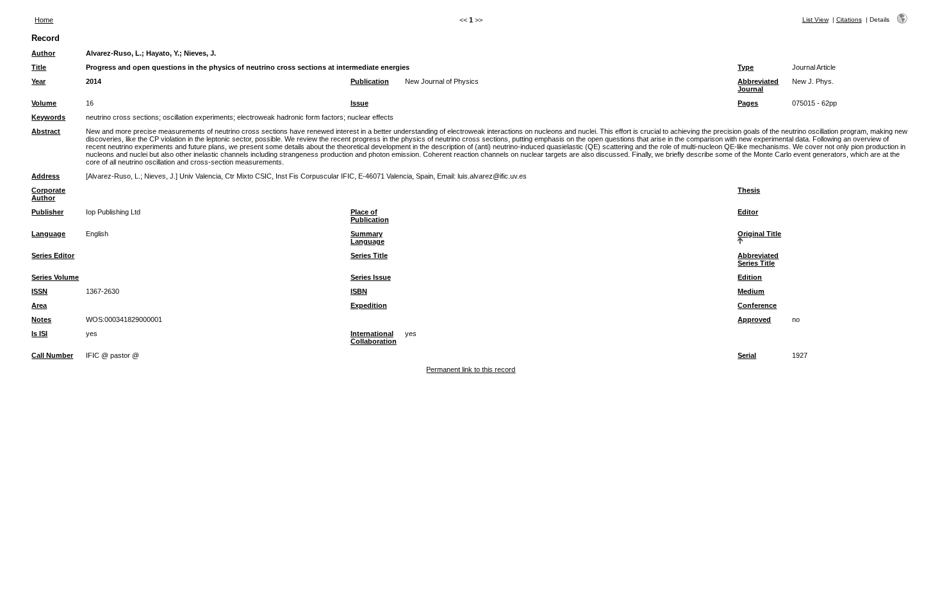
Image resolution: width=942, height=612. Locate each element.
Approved (754, 319)
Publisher (47, 212)
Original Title (759, 234)
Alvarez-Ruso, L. (114, 53)
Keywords (48, 117)
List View (815, 19)
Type (746, 67)
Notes (41, 319)
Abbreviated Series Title (758, 259)
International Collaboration (374, 337)
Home (44, 20)
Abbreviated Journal (758, 85)
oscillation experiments (198, 117)
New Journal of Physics (442, 81)
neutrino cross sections (122, 117)
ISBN (359, 291)
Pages (748, 103)
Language (48, 234)
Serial (747, 355)
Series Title (369, 255)
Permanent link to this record (470, 369)
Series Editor (52, 255)
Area (39, 305)
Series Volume (55, 277)
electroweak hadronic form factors (290, 117)
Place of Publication (370, 215)
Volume (43, 103)
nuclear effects (370, 117)
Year (38, 81)
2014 (93, 81)
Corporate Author (48, 194)
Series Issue (371, 277)
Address (45, 176)
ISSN (39, 291)
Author (43, 53)
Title (38, 67)
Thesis (749, 190)
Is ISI (39, 333)
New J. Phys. (813, 81)
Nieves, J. (200, 53)
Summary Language (367, 237)
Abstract (45, 131)
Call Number (52, 355)
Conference (757, 305)
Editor (748, 212)
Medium (751, 291)
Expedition (369, 305)
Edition (750, 277)
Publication (370, 81)
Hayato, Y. (162, 53)
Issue (359, 103)
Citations (849, 19)
